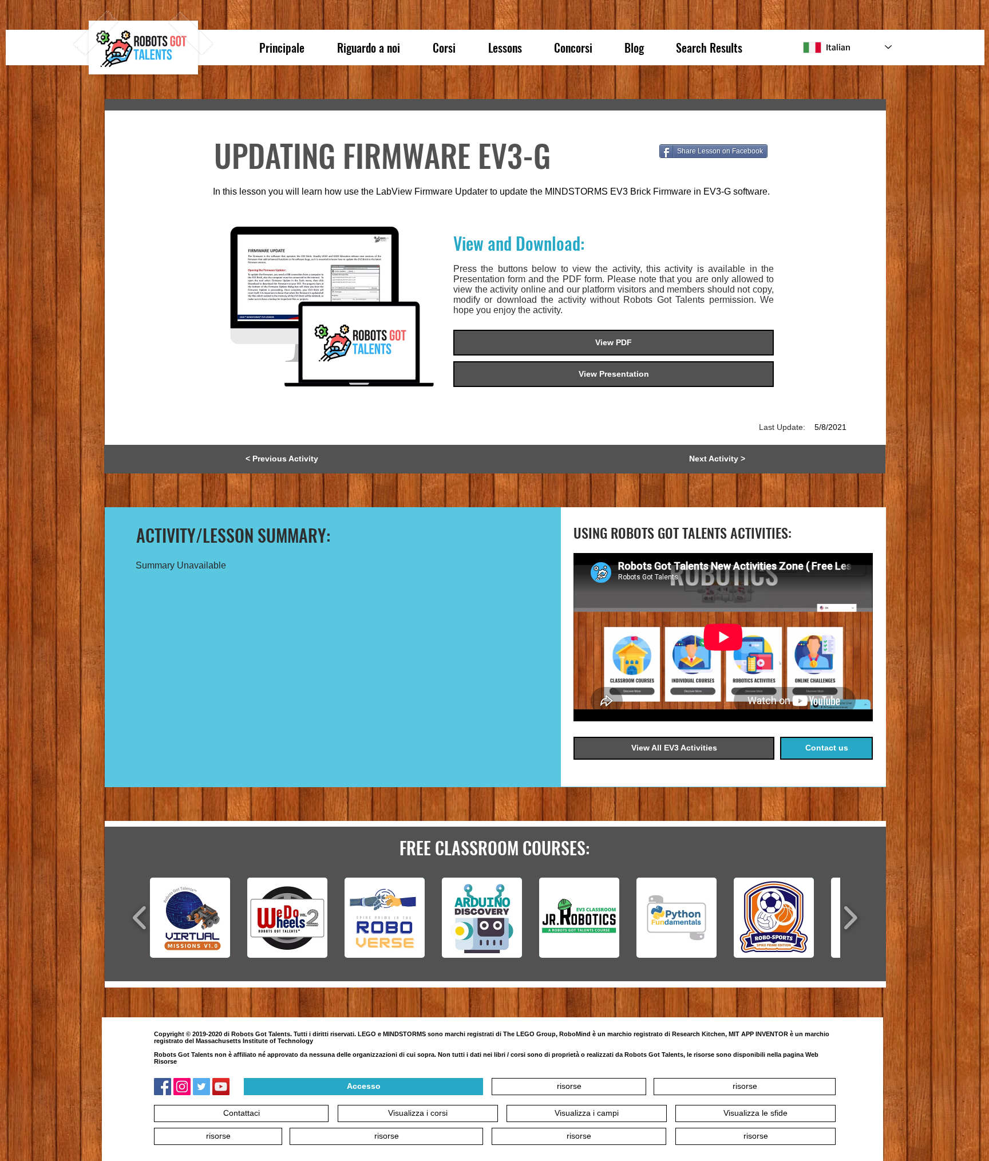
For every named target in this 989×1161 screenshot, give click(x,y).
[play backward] (140, 918)
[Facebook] (162, 1086)
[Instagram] (182, 1086)
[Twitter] (201, 1086)
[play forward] (850, 918)
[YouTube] (221, 1086)
